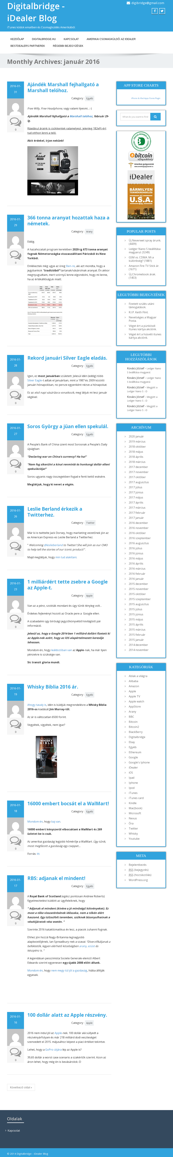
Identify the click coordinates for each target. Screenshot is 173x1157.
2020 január (136, 436)
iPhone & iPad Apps (140, 98)
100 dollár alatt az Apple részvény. (67, 1015)
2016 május (136, 558)
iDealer (133, 767)
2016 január (136, 578)
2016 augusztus (139, 543)
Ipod (131, 788)
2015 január (136, 639)
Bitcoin (133, 721)
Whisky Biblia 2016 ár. (52, 686)
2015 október (137, 594)
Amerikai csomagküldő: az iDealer (111, 39)
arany (82, 946)
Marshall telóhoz (81, 116)
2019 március (137, 441)
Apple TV (134, 696)
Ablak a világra (138, 676)
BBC (131, 716)
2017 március (137, 507)
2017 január (136, 517)
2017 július (135, 487)
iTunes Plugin (154, 98)
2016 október (137, 533)
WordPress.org (138, 880)
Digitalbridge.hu (44, 39)
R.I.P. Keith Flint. (138, 312)
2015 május (136, 619)
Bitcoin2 (134, 727)
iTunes (133, 793)
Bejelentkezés (137, 864)
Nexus (133, 818)
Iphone (133, 782)
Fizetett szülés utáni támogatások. (141, 305)
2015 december (138, 584)
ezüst (91, 946)
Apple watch (136, 701)
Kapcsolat (71, 39)
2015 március (137, 629)
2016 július (135, 548)
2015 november (139, 589)
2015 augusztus (139, 604)
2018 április (136, 456)
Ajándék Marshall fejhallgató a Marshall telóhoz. (63, 87)
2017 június (136, 492)
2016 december (138, 523)
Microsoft (135, 813)
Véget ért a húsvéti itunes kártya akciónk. (145, 336)
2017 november (139, 472)
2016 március (137, 568)
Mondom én (35, 821)
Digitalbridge (137, 737)
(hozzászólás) (140, 875)
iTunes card (136, 798)
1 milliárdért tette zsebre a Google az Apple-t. (67, 584)
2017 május (136, 497)
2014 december (138, 645)
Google (133, 757)
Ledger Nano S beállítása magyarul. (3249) (144, 250)
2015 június (136, 614)
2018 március (137, 462)
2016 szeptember (140, 538)
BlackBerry (136, 732)
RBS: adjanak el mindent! (56, 878)
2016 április (136, 563)
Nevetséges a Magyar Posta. (142, 319)
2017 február (137, 512)
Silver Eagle (34, 380)
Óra (131, 823)
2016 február (137, 573)
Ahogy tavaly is (36, 705)
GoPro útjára (53, 1049)
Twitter (90, 522)
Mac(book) (135, 808)
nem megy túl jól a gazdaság (69, 970)
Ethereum (135, 752)
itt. (38, 854)
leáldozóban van (61, 650)
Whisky (133, 833)
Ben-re (70, 266)
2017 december (138, 467)
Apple (89, 595)
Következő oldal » (21, 1087)
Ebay (132, 742)
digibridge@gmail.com (147, 3)
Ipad (131, 777)
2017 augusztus (139, 482)
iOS (131, 772)
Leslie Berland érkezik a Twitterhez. (54, 512)
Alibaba (133, 681)
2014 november (139, 650)
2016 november (139, 528)
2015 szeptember (140, 599)
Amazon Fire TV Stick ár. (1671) (144, 267)
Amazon (134, 686)
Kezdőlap (17, 39)
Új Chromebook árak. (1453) (142, 276)
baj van (55, 821)
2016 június (136, 553)
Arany (89, 231)
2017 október (137, 477)
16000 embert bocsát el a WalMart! (68, 803)
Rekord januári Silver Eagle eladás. (67, 358)
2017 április (136, 502)
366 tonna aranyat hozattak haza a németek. (68, 220)
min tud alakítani (66, 557)
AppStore (135, 706)
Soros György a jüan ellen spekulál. (67, 426)
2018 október (137, 446)
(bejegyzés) (139, 870)
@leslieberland (53, 545)
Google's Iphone (139, 762)
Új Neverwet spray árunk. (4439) (145, 242)
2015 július (135, 609)
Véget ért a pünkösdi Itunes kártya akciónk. (143, 327)
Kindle (133, 803)
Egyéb (89, 98)
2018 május (136, 451)
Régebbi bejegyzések (68, 45)
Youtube (134, 838)
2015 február (137, 634)
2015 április (136, 624)
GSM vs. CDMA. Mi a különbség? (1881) (141, 259)
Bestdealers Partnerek (27, 45)
